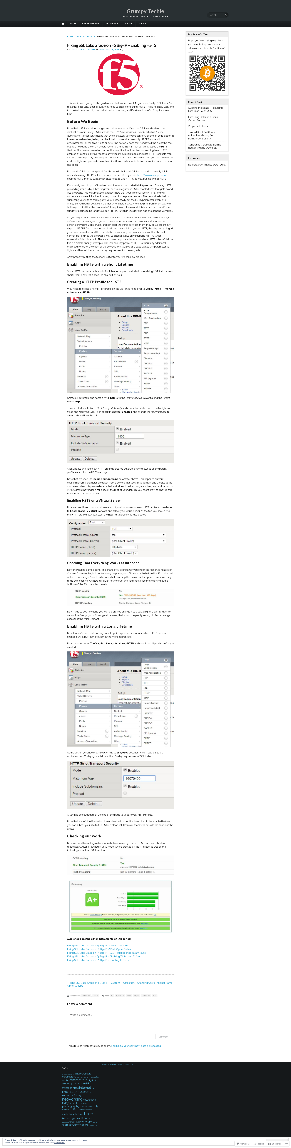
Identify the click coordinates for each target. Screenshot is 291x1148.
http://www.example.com (152, 175)
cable (77, 1074)
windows (82, 1124)
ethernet (75, 1080)
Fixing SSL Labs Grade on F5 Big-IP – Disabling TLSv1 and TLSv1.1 (104, 956)
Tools (142, 23)
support (89, 1110)
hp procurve (78, 1083)
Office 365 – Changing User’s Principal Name (147, 982)
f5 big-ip (120, 996)
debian (65, 1080)
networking (72, 1099)
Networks (111, 23)
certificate (86, 1073)
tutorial (89, 1118)
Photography (90, 23)
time (77, 1118)
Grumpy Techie (145, 11)
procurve (84, 1106)
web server (69, 1124)
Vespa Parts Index (198, 126)
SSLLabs (146, 996)
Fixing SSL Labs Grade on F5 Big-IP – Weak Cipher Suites (99, 949)
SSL (74, 1109)
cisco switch (84, 1077)
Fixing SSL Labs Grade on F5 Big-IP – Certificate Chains (98, 945)
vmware (86, 1121)
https (136, 996)
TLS (154, 996)
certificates (68, 1076)
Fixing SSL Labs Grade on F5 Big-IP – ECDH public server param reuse (106, 952)
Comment (163, 1036)
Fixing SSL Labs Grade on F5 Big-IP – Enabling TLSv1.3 (98, 960)
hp (68, 1084)
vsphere (95, 1122)
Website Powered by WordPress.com (117, 1065)
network (84, 1092)
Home (70, 36)
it (92, 1087)
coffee (96, 1077)
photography (70, 1106)
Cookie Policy (59, 1143)
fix (96, 1080)
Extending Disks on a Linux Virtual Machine (203, 119)
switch (66, 1114)
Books (128, 23)
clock (92, 1077)
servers (67, 1109)
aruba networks (68, 1074)
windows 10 (92, 1125)
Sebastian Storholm (82, 50)
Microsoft (73, 1092)
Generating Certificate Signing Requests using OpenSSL (204, 146)
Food (64, 1084)
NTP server (83, 1103)
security (93, 1106)
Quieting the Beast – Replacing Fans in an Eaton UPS (205, 109)
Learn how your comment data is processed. (136, 1045)
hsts (129, 996)
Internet (85, 1087)
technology (68, 1118)
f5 (112, 996)
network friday (71, 1095)
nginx (71, 1103)
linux (65, 1091)
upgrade (65, 1122)
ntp (77, 1103)
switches (77, 1114)
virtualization (75, 1122)
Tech (73, 23)
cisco (77, 1077)
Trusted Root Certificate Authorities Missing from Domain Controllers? (201, 135)
